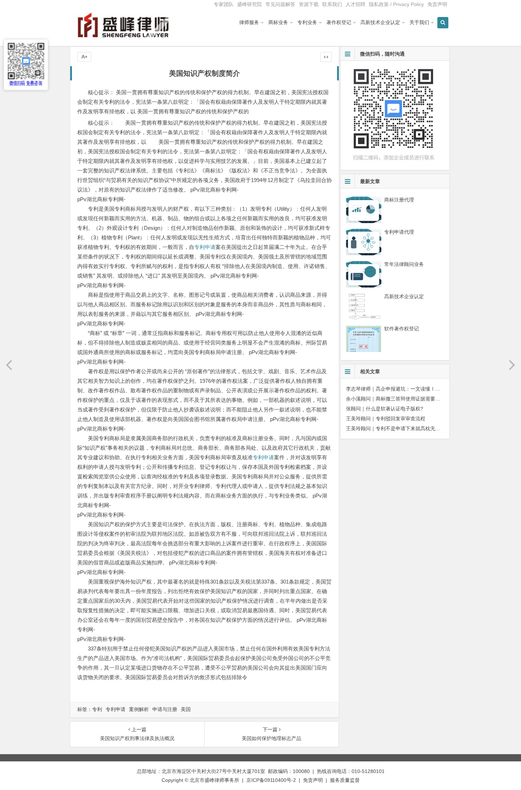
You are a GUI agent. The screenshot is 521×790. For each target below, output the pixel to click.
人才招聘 (355, 4)
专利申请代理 (399, 232)
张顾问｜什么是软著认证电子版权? (384, 408)
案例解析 (139, 709)
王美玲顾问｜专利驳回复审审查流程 (385, 418)
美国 (186, 709)
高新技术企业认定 (380, 22)
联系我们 (332, 4)
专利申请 (204, 247)
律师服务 (249, 22)
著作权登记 (338, 22)
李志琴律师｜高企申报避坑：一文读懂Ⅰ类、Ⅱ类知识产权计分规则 (420, 389)
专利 (97, 709)
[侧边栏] (326, 57)
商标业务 (278, 22)
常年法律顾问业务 (404, 264)
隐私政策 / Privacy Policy (396, 4)
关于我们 (419, 22)
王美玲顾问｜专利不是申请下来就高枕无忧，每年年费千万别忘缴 (418, 428)
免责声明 (437, 4)
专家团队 (224, 4)
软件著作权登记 (401, 328)
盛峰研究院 (249, 4)
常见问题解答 (280, 4)
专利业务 (307, 22)
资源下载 (309, 4)
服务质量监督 (345, 780)
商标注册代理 (399, 200)
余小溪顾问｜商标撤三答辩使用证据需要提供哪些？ (403, 399)
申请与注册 (164, 709)
